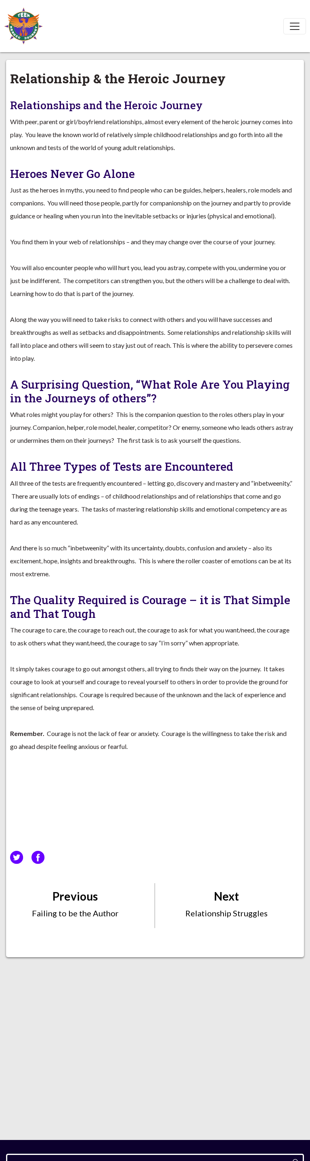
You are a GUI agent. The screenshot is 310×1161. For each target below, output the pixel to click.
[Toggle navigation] (294, 26)
